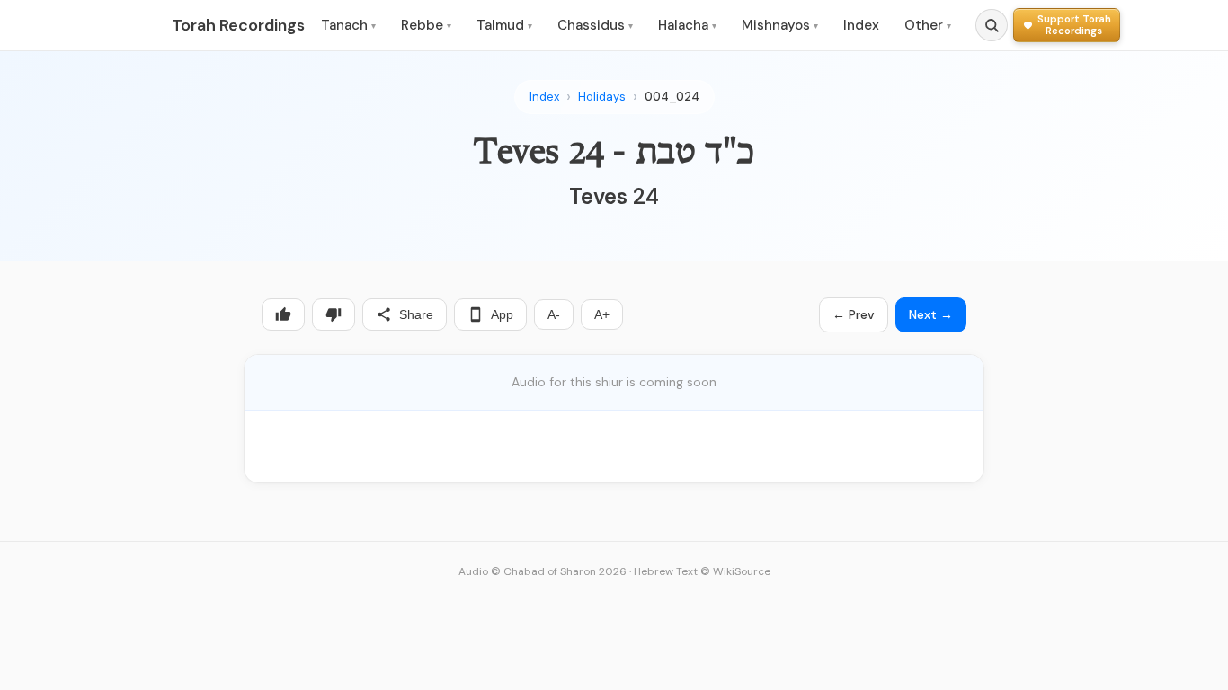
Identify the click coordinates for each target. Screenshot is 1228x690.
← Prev (853, 314)
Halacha (687, 25)
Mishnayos (780, 25)
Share (416, 314)
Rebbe (426, 25)
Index (861, 25)
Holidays (602, 96)
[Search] (991, 25)
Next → (931, 314)
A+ (602, 314)
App (502, 314)
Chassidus (595, 25)
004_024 (672, 96)
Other (927, 25)
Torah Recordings (238, 25)
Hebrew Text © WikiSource (702, 571)
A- (553, 314)
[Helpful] (283, 314)
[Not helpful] (333, 314)
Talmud (504, 25)
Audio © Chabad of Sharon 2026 (542, 571)
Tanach (348, 25)
